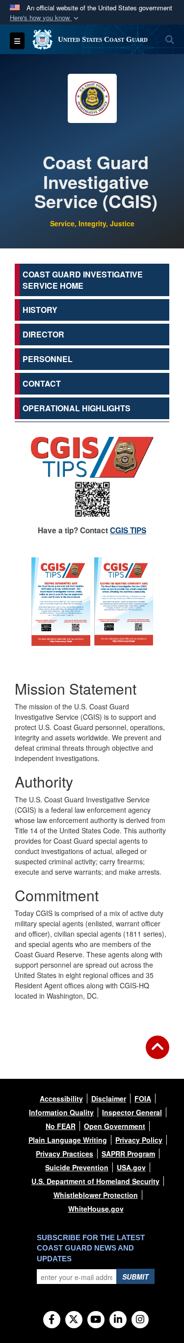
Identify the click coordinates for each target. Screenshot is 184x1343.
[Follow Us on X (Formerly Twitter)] (73, 1320)
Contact (42, 383)
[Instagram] (140, 1320)
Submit (135, 1277)
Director (43, 334)
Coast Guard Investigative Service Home (83, 280)
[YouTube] (96, 1320)
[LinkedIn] (118, 1320)
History (40, 309)
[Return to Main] (157, 1053)
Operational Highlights (77, 408)
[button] (45, 18)
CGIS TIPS (128, 530)
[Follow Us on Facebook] (51, 1320)
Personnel (48, 359)
